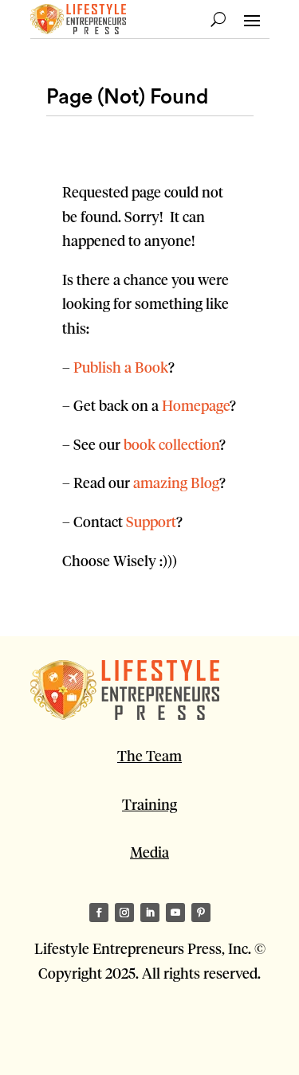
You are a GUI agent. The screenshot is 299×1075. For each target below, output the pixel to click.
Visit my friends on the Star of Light (143, 1035)
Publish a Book (120, 367)
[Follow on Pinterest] (200, 912)
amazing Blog (176, 482)
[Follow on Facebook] (98, 912)
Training (149, 804)
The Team (149, 755)
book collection (171, 444)
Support (151, 521)
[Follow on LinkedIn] (149, 912)
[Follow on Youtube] (175, 912)
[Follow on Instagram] (124, 912)
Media (149, 851)
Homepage (196, 405)
